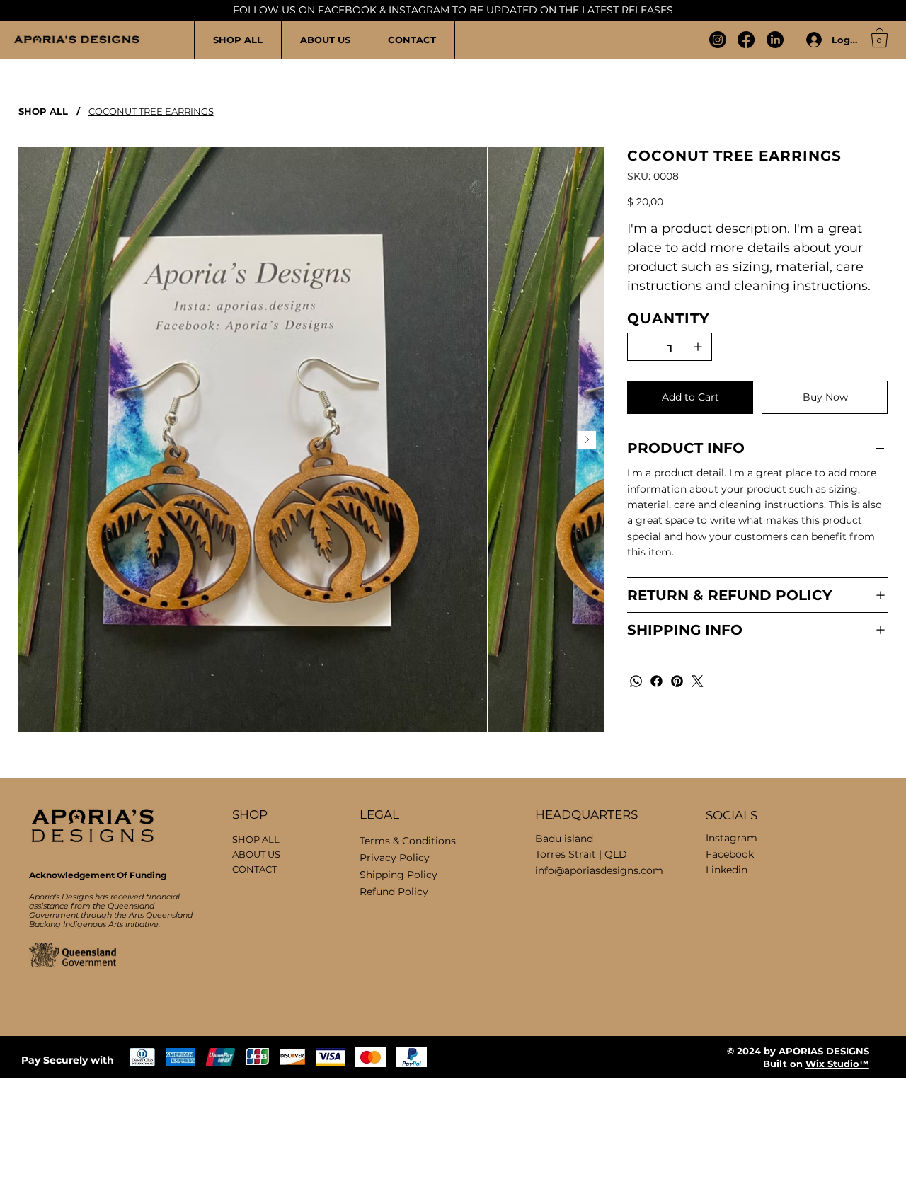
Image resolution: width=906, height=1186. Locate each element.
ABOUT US (256, 854)
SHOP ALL (256, 839)
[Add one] (698, 347)
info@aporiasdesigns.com (599, 870)
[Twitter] (697, 681)
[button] (879, 37)
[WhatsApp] (636, 681)
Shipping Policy (398, 874)
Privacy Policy (395, 857)
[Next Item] (587, 440)
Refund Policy (394, 891)
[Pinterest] (677, 681)
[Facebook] (746, 39)
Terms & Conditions (408, 840)
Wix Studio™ (837, 1063)
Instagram (731, 837)
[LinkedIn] (775, 39)
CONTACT (254, 869)
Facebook (730, 854)
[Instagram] (717, 39)
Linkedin (726, 869)
